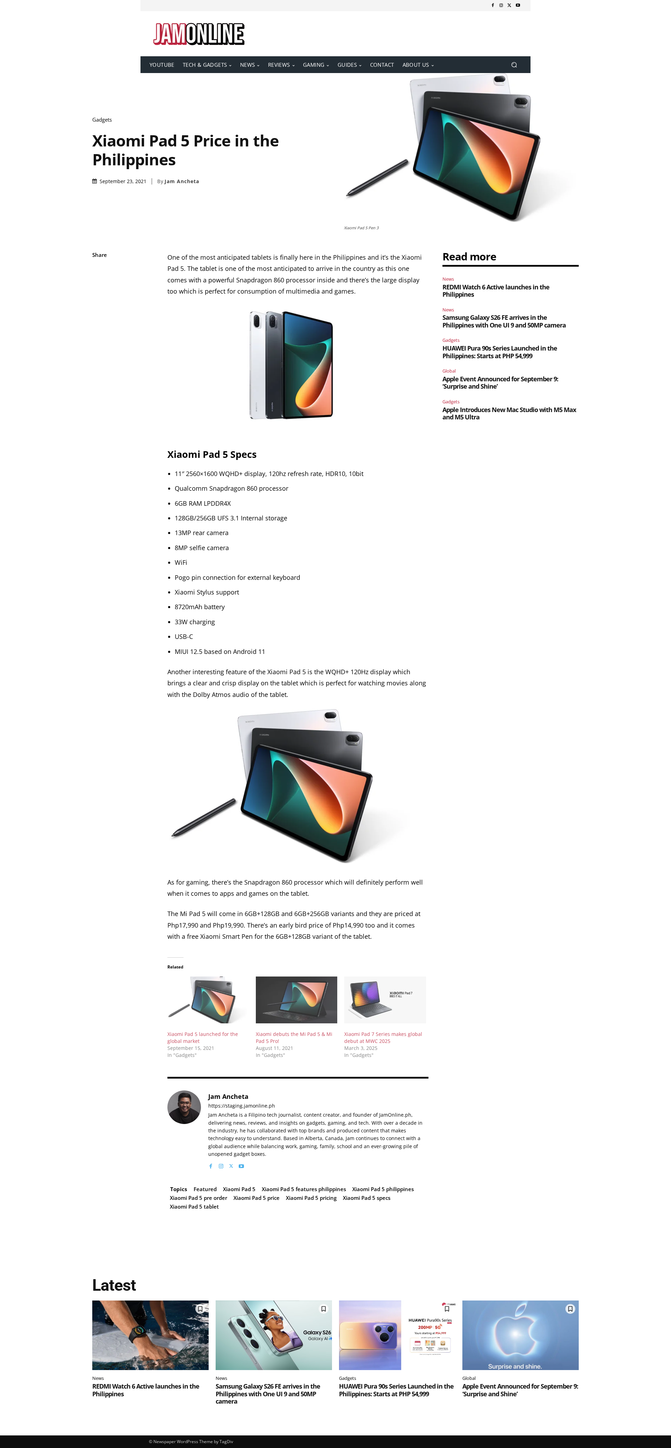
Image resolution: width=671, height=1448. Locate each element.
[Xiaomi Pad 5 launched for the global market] (208, 1000)
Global (449, 371)
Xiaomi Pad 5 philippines (383, 1189)
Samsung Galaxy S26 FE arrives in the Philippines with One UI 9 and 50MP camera (504, 321)
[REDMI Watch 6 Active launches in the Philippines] (150, 1335)
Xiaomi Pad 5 (239, 1189)
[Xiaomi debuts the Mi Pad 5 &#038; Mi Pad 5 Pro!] (296, 1000)
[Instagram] (501, 5)
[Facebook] (493, 5)
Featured (205, 1189)
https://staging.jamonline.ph (241, 1106)
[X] (509, 5)
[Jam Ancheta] (184, 1130)
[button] (514, 65)
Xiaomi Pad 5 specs (366, 1197)
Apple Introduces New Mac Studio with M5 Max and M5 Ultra (509, 413)
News (448, 279)
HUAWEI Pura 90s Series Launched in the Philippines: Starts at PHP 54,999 (499, 352)
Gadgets (102, 119)
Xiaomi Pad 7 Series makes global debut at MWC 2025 (383, 1037)
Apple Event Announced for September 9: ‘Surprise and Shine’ (500, 383)
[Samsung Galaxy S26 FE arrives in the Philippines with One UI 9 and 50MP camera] (274, 1335)
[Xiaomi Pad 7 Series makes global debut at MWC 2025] (385, 1000)
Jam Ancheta (182, 181)
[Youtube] (518, 5)
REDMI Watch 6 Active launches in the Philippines (495, 291)
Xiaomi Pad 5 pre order (198, 1197)
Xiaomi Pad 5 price (256, 1197)
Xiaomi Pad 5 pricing (311, 1197)
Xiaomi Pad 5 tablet (194, 1206)
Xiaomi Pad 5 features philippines (304, 1189)
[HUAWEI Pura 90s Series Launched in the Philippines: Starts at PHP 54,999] (397, 1335)
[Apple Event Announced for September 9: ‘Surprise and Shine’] (520, 1335)
